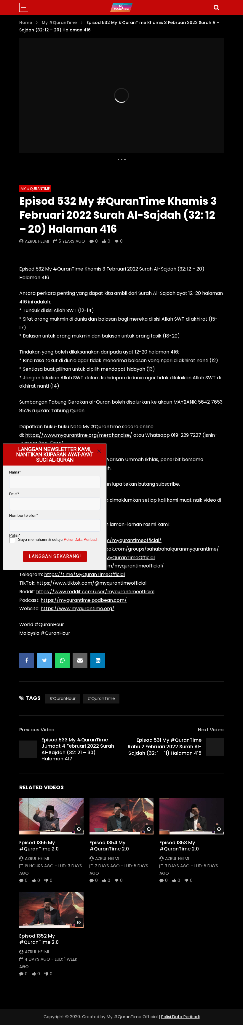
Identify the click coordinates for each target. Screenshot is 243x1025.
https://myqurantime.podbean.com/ (84, 600)
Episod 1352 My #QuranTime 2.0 (39, 939)
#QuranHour (62, 698)
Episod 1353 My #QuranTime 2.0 (179, 846)
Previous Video (37, 729)
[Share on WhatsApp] (62, 660)
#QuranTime (101, 698)
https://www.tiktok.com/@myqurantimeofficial (91, 583)
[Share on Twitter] (44, 660)
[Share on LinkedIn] (97, 660)
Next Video (211, 729)
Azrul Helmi (37, 241)
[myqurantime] (121, 7)
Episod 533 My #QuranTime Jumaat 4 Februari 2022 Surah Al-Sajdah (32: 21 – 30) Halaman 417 (77, 749)
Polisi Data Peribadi (180, 1017)
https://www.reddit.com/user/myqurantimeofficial (95, 591)
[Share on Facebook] (26, 660)
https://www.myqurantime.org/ (77, 608)
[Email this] (80, 660)
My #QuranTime (59, 22)
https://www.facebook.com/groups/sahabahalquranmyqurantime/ (140, 549)
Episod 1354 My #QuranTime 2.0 (109, 846)
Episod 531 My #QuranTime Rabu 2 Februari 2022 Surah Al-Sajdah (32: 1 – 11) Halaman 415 (165, 746)
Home (25, 22)
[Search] (216, 7)
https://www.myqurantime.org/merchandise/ (78, 435)
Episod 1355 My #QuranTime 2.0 (39, 846)
